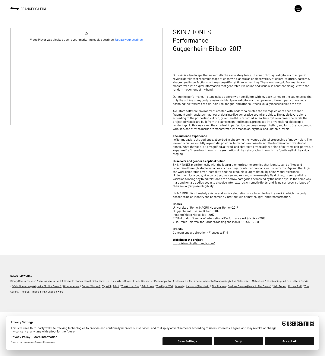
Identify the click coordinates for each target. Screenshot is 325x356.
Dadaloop (146, 281)
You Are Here (175, 281)
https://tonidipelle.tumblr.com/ (194, 243)
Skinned (31, 281)
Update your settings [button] (129, 39)
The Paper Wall (164, 286)
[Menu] (298, 8)
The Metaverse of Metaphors (248, 281)
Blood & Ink (39, 291)
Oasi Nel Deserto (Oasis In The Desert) (249, 286)
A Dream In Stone (72, 281)
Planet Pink (90, 281)
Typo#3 (106, 286)
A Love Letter (290, 281)
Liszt (136, 281)
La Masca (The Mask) (197, 286)
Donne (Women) (91, 286)
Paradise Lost (107, 281)
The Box (25, 291)
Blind (116, 286)
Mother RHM (295, 286)
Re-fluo (189, 281)
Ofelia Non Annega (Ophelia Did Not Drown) (37, 286)
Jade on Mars (55, 291)
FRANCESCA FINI (33, 9)
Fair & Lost (147, 286)
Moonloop (160, 281)
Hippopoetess (71, 286)
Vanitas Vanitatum (49, 281)
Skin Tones (279, 286)
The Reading (274, 281)
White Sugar (124, 281)
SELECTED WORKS (21, 275)
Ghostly (179, 286)
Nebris (304, 281)
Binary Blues (17, 281)
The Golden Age (130, 286)
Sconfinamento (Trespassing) (213, 281)
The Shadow (219, 286)
